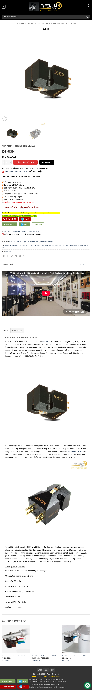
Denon (8, 251)
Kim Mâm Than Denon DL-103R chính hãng (48, 245)
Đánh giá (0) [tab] (17, 330)
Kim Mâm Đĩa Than (69, 24)
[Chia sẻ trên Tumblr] (24, 256)
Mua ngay (47, 162)
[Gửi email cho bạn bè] (16, 256)
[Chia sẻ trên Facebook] (8, 256)
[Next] (86, 77)
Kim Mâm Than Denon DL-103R (22, 245)
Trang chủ (20, 24)
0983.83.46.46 (10, 219)
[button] (3, 7)
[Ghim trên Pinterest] (20, 256)
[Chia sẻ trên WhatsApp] (4, 256)
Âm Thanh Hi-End (32, 24)
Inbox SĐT (38, 224)
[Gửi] (87, 17)
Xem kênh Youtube (82, 265)
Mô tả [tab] (5, 330)
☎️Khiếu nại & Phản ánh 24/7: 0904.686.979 (20, 202)
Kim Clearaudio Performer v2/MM (44, 656)
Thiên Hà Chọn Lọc (46, 242)
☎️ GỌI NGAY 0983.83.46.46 (15, 171)
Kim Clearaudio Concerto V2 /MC (13, 656)
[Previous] (6, 77)
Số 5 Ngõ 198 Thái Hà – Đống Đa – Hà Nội (21, 231)
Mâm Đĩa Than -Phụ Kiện (51, 24)
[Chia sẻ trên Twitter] (12, 256)
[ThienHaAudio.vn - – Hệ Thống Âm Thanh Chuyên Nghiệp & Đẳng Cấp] (45, 7)
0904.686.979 (10, 224)
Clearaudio (5, 660)
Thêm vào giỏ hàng (25, 162)
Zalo (26, 219)
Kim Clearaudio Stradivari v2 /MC (74, 656)
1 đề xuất (8, 245)
